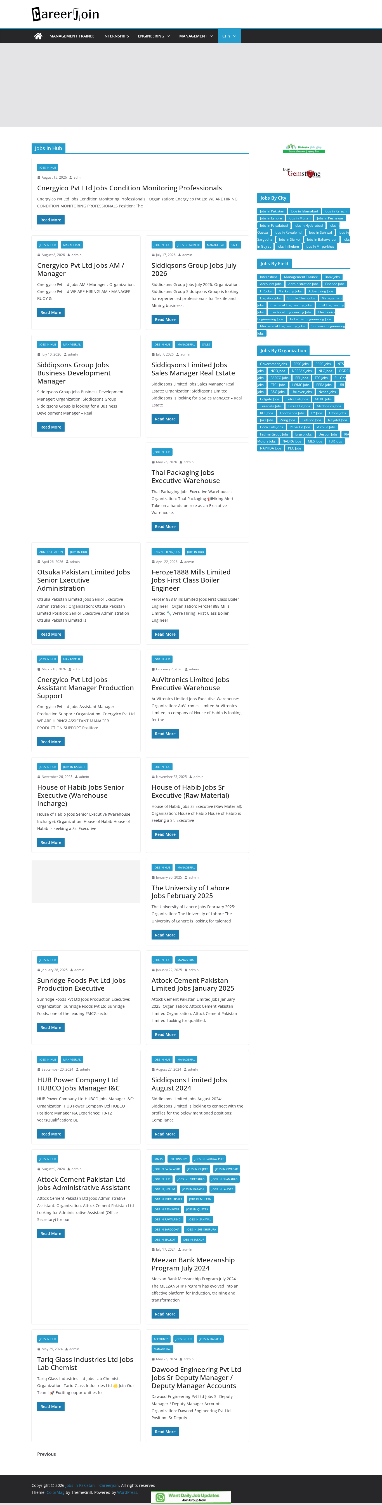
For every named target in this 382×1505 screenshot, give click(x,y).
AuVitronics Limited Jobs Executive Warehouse (190, 683)
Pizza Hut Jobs (299, 406)
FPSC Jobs (301, 363)
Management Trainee (72, 36)
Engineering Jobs (167, 552)
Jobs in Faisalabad (167, 1169)
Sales (235, 245)
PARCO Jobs (279, 377)
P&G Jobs (277, 391)
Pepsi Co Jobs (300, 427)
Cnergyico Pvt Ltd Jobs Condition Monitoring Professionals (129, 187)
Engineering (151, 36)
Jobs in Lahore (222, 1189)
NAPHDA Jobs (270, 448)
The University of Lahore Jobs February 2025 (190, 891)
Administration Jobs (303, 283)
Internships (116, 36)
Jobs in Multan (200, 1199)
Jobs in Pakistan (272, 211)
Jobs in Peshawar (166, 1209)
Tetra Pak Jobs (297, 399)
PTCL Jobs (278, 384)
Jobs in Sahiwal (199, 1219)
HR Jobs (266, 291)
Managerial (72, 245)
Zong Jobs (287, 420)
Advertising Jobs (320, 291)
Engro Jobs (303, 434)
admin (78, 177)
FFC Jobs (321, 377)
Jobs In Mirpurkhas (168, 1199)
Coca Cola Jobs (271, 427)
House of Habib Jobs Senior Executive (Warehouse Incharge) (80, 795)
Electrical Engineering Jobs (291, 312)
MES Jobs (315, 441)
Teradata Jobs (271, 406)
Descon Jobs (328, 434)
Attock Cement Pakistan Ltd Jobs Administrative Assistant (83, 1183)
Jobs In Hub (47, 167)
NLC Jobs (325, 370)
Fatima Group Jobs (274, 434)
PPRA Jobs (324, 384)
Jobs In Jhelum (164, 1189)
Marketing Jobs (290, 291)
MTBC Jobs (323, 399)
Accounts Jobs (271, 283)
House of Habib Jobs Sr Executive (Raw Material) (190, 791)
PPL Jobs (301, 377)
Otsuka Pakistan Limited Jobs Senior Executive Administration (83, 580)
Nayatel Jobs (337, 420)
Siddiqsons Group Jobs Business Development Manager (74, 372)
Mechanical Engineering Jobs (282, 326)
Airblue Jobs (326, 427)
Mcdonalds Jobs (329, 406)
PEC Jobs (294, 448)
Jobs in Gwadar (226, 1169)
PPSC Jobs (323, 363)
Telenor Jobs (311, 420)
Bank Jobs (332, 277)
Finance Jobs (335, 283)
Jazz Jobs (266, 420)
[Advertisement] (191, 85)
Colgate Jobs (269, 399)
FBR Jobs (335, 441)
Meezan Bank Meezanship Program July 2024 (193, 1263)
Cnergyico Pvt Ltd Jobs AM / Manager (80, 269)
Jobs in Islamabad (224, 1179)
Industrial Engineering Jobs (310, 319)
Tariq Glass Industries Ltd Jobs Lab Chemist (85, 1363)
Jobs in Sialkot (165, 1239)
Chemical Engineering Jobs (291, 305)
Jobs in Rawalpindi (167, 1219)
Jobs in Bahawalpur (209, 1159)
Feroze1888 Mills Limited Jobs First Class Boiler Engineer (191, 580)
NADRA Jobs (291, 441)
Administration (51, 552)
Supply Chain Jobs (301, 298)
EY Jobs (316, 413)
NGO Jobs (277, 370)
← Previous (44, 1454)
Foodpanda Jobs (292, 413)
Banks (158, 1159)
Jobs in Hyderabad (191, 1179)
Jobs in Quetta (197, 1209)
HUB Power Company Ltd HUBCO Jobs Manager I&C (78, 1083)
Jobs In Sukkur (193, 1239)
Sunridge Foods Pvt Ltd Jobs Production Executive (81, 984)
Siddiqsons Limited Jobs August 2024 (189, 1083)
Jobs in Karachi (189, 245)
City (226, 36)
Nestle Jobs (327, 391)
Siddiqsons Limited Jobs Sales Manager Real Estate (193, 368)
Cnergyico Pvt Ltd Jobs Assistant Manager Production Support (85, 687)
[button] (167, 36)
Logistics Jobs (270, 298)
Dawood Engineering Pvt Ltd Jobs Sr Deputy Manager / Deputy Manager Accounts (196, 1377)
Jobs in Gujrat (197, 1169)
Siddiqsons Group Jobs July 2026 (194, 269)
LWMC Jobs (301, 384)
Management (193, 36)
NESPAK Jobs (302, 370)
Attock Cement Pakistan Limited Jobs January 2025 (193, 984)
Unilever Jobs (301, 391)
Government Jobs (273, 363)
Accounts (161, 1339)
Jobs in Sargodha (166, 1229)
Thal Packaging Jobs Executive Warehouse (186, 476)
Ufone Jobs (337, 413)
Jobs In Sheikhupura (201, 1229)
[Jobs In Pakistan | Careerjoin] (38, 36)
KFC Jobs (266, 413)
